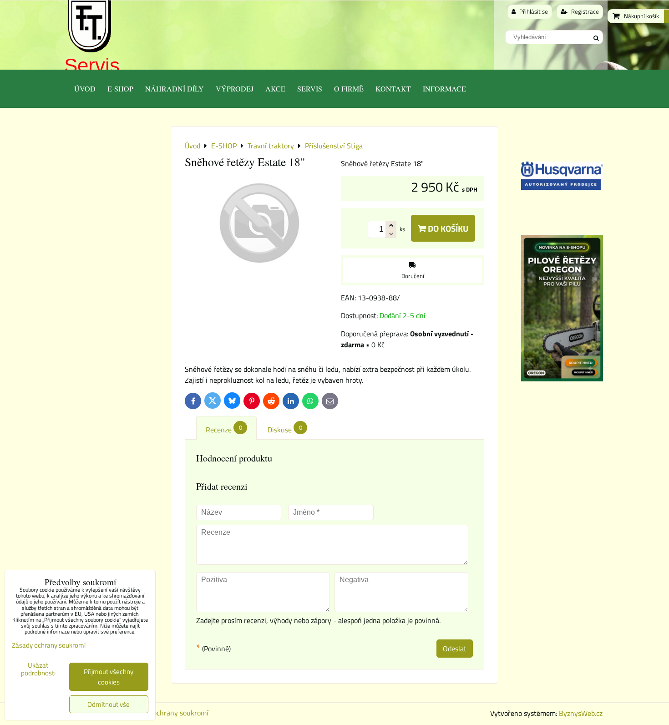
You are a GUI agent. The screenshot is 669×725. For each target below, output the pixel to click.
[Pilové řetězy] (562, 378)
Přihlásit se (533, 11)
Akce (275, 88)
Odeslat (454, 648)
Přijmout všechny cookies (108, 676)
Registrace (584, 11)
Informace (444, 88)
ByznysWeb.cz (581, 713)
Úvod (85, 88)
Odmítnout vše (108, 704)
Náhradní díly (174, 88)
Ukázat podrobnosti (38, 669)
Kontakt (393, 88)
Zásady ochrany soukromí (168, 712)
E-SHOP (120, 88)
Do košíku (447, 228)
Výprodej (234, 88)
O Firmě (349, 88)
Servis (92, 65)
